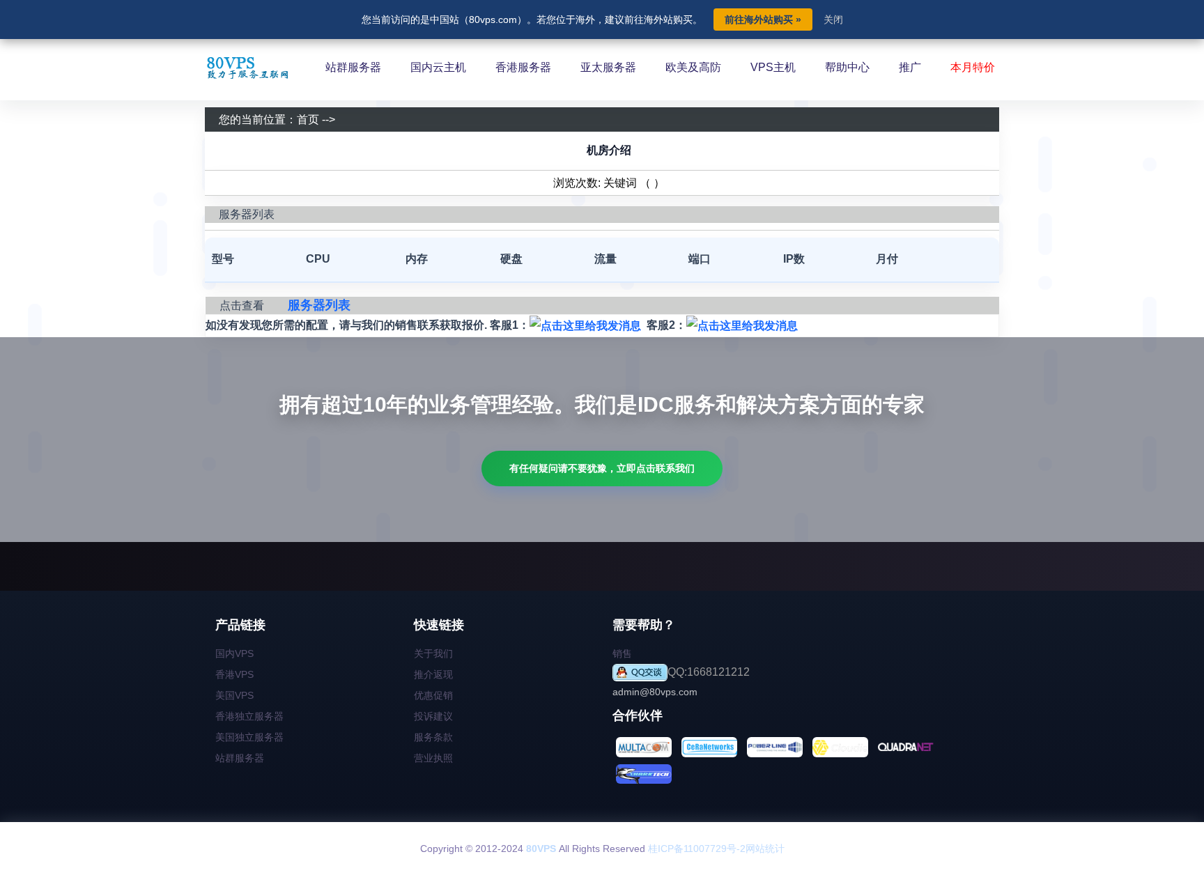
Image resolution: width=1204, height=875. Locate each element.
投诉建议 (433, 716)
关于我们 (433, 653)
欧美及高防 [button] (693, 67)
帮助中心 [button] (847, 67)
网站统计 (765, 848)
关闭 (833, 19)
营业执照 (433, 758)
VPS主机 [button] (773, 67)
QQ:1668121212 (708, 672)
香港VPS (234, 674)
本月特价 (972, 67)
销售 (622, 653)
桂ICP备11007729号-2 (697, 848)
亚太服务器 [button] (608, 67)
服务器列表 (319, 305)
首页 (308, 119)
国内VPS (234, 653)
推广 (910, 67)
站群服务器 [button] (353, 67)
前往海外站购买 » (763, 19)
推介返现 (433, 674)
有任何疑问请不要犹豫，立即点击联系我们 (602, 468)
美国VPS (234, 695)
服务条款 (433, 737)
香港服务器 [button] (523, 67)
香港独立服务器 (249, 716)
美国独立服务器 (249, 737)
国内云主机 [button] (438, 67)
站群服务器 (239, 758)
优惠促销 (433, 695)
